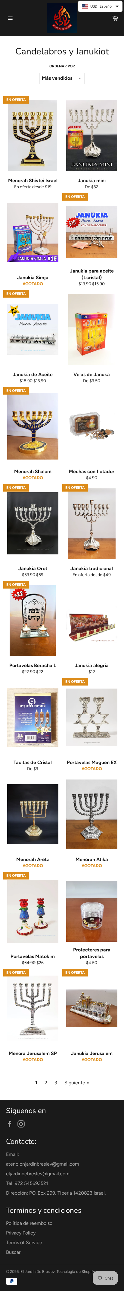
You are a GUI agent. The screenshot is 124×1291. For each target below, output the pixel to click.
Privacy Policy (21, 1233)
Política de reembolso (29, 1223)
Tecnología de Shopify (76, 1271)
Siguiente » (76, 1083)
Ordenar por (62, 66)
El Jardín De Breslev (37, 1271)
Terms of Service (24, 1242)
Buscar (13, 1252)
